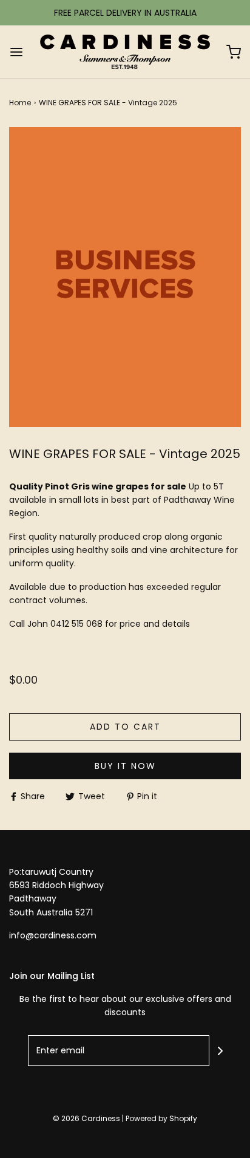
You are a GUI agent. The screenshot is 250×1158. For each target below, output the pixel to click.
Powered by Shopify (161, 1118)
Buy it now (125, 766)
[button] (125, 277)
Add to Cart (125, 727)
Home (20, 102)
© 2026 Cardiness (86, 1118)
